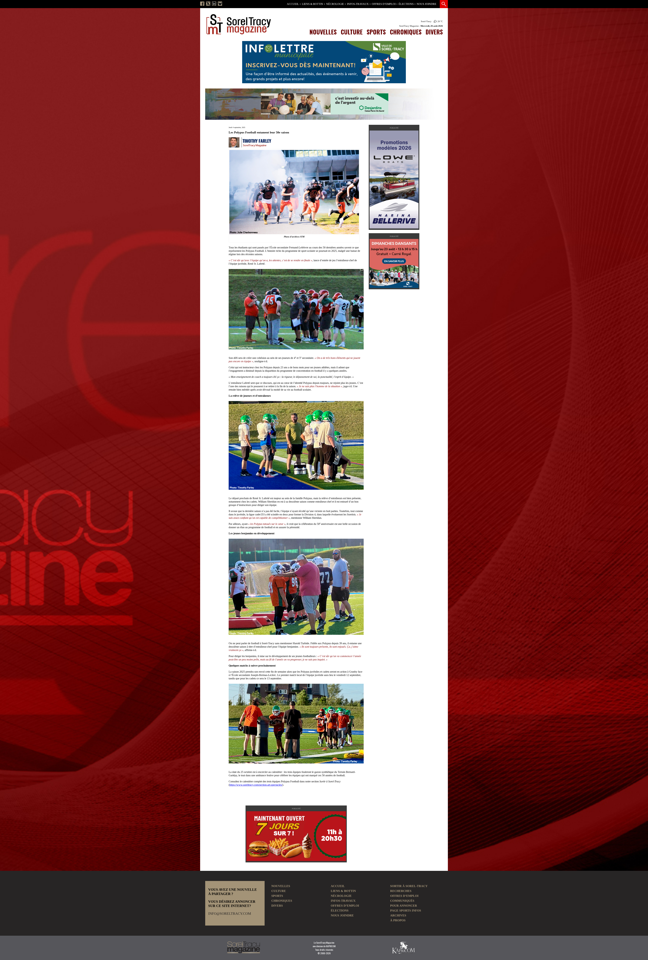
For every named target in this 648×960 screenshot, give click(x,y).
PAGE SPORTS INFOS (405, 910)
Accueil (293, 4)
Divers (434, 31)
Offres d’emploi (384, 4)
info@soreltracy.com (229, 914)
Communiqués (402, 900)
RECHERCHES (400, 891)
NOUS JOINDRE (426, 4)
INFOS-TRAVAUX (358, 4)
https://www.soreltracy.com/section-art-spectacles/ (256, 784)
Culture (352, 31)
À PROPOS (398, 920)
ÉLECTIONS (406, 4)
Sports (376, 31)
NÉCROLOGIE (335, 4)
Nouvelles (323, 31)
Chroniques (406, 31)
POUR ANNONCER (403, 905)
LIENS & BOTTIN (312, 4)
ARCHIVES (398, 915)
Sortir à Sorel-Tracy (409, 886)
